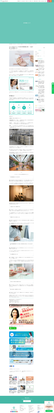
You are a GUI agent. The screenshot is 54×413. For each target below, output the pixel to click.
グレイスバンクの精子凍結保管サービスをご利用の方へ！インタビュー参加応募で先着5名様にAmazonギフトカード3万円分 (41, 96)
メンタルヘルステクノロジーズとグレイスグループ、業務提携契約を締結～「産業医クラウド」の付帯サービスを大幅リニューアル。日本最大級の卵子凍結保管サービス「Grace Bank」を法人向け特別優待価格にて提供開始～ (41, 91)
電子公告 (36, 54)
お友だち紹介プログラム (30, 405)
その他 (29, 412)
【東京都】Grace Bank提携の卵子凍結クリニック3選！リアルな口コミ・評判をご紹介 (41, 72)
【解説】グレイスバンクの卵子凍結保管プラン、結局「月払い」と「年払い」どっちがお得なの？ (41, 75)
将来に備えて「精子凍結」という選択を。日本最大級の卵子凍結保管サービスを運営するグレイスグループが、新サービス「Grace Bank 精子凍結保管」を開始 (41, 101)
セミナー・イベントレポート (18, 49)
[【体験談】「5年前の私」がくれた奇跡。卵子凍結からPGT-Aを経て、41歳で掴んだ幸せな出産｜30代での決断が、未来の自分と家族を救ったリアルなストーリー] (36, 61)
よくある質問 (21, 410)
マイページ (39, 406)
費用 (20, 407)
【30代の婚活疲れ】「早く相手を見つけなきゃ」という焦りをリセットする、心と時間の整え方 (41, 69)
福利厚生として (39, 405)
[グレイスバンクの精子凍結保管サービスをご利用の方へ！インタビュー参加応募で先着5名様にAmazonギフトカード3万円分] (36, 95)
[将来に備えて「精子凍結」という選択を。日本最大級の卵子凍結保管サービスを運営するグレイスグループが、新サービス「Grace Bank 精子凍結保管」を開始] (36, 99)
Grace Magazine (30, 406)
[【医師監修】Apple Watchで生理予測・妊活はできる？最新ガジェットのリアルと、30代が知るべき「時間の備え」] (36, 66)
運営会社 (38, 407)
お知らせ (36, 51)
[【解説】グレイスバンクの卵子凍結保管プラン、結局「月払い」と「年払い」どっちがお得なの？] (36, 75)
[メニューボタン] (53, 1)
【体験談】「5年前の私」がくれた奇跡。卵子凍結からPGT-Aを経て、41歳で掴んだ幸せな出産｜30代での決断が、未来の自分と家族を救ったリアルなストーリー (41, 62)
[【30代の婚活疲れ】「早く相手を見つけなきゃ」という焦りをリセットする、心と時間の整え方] (36, 69)
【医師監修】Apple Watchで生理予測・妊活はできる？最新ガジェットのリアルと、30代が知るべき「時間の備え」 (41, 66)
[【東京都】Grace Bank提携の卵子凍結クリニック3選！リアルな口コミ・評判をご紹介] (36, 72)
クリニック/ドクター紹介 (31, 410)
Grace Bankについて (22, 406)
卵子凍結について (14, 49)
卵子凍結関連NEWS (31, 411)
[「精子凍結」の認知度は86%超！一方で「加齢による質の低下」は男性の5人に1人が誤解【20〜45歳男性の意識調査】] (36, 86)
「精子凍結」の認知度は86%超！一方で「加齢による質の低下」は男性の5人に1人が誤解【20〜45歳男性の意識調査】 (41, 86)
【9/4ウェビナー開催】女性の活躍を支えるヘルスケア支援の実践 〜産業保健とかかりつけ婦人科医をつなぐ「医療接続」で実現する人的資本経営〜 (41, 82)
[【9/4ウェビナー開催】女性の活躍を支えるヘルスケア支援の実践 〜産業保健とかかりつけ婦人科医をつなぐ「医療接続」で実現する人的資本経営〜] (36, 81)
